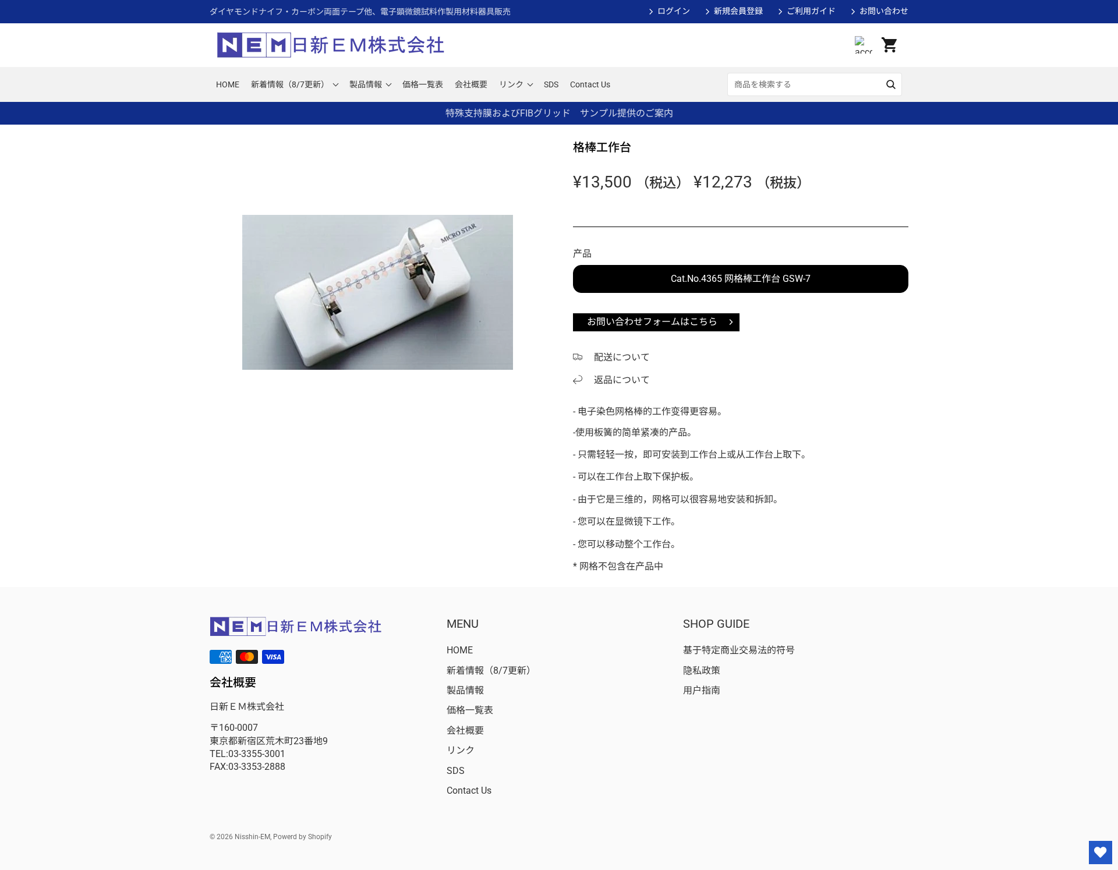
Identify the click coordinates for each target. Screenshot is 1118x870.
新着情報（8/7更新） (491, 670)
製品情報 (465, 690)
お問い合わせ (883, 11)
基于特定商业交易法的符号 (739, 650)
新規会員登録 (738, 11)
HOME (460, 650)
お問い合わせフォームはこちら (652, 321)
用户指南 (701, 690)
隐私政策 (701, 670)
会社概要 (465, 730)
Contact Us (469, 790)
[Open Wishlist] (1100, 852)
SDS (456, 770)
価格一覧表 (470, 710)
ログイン (673, 11)
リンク (461, 750)
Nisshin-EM (252, 837)
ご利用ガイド (811, 11)
